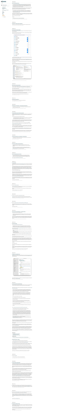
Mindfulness (18, 249)
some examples (27, 385)
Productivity (18, 25)
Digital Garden (15, 108)
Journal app (15, 186)
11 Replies (22, 279)
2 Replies (25, 249)
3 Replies (22, 25)
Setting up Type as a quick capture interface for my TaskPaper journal (21, 202)
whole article (15, 341)
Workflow (20, 108)
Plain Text (16, 25)
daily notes (23, 394)
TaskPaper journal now (18, 204)
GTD (24, 392)
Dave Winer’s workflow (20, 386)
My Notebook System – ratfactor (16, 334)
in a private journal (28, 86)
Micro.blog (5, 10)
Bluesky (3, 10)
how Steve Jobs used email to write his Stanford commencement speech (20, 307)
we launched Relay (16, 11)
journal (15, 228)
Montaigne (16, 355)
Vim (19, 180)
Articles (3, 11)
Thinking (21, 149)
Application (15, 249)
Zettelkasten (23, 80)
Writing (20, 25)
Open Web (19, 80)
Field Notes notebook (18, 278)
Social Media (21, 80)
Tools (19, 25)
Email (15, 180)
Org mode (21, 195)
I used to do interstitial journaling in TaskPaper (16, 123)
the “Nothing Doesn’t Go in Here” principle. (20, 4)
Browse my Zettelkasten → (4, 8)
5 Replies (25, 158)
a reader (20, 375)
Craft (13, 394)
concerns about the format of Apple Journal (18, 224)
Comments (3, 12)
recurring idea (16, 398)
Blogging (14, 149)
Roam (20, 394)
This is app (13, 196)
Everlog (24, 326)
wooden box (24, 13)
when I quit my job (21, 11)
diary (17, 228)
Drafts (17, 329)
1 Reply (20, 410)
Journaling (15, 25)
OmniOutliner (28, 386)
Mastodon (16, 80)
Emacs (14, 180)
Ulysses (31, 407)
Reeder (18, 57)
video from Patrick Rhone (16, 363)
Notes (18, 108)
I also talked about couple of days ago (19, 157)
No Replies (25, 80)
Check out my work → (4, 7)
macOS (18, 279)
